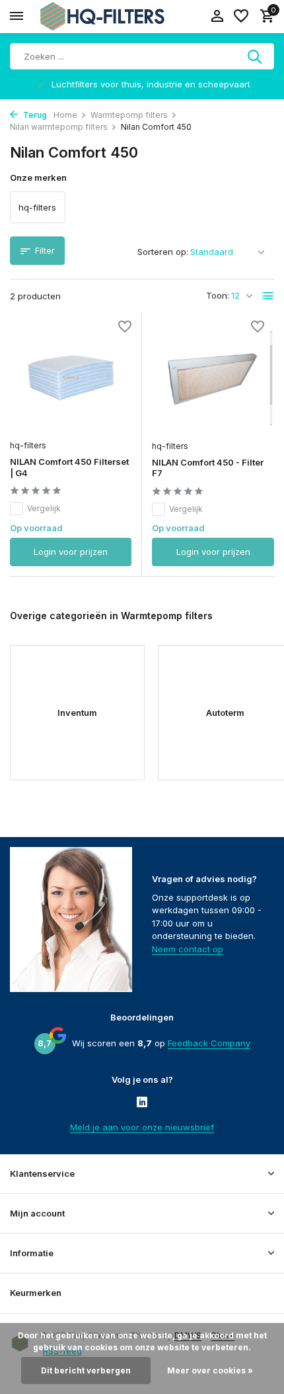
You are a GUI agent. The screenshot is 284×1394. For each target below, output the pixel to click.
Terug (34, 115)
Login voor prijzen (71, 551)
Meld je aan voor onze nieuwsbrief (142, 1127)
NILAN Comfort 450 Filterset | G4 (69, 467)
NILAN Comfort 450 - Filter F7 (208, 468)
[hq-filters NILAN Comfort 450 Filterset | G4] (70, 377)
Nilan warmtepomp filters (59, 127)
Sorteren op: (162, 251)
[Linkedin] (142, 1103)
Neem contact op (187, 949)
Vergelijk (44, 508)
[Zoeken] (255, 56)
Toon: (217, 295)
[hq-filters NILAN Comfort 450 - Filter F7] (213, 378)
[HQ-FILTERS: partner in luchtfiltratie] (102, 16)
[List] (268, 296)
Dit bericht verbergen (86, 1370)
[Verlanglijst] (241, 17)
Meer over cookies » (210, 1370)
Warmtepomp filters (129, 115)
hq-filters (28, 445)
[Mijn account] (217, 16)
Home (65, 115)
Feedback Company (209, 1043)
